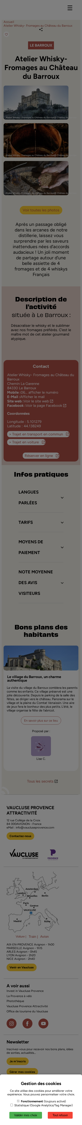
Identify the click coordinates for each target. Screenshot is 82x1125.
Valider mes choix (25, 1115)
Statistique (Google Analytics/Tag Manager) (43, 1105)
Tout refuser (60, 1115)
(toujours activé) (43, 1101)
